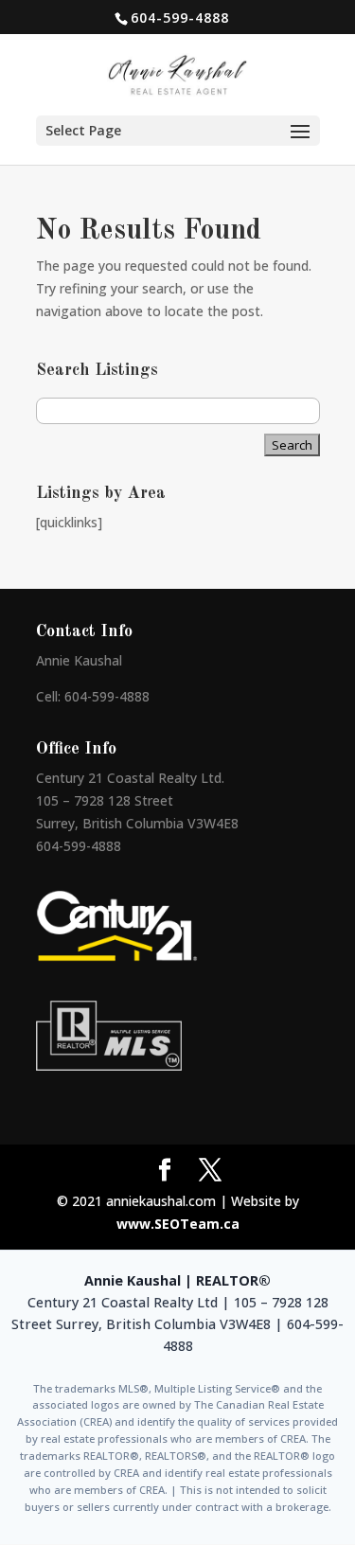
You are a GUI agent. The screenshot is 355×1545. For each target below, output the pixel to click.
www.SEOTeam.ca (178, 1224)
